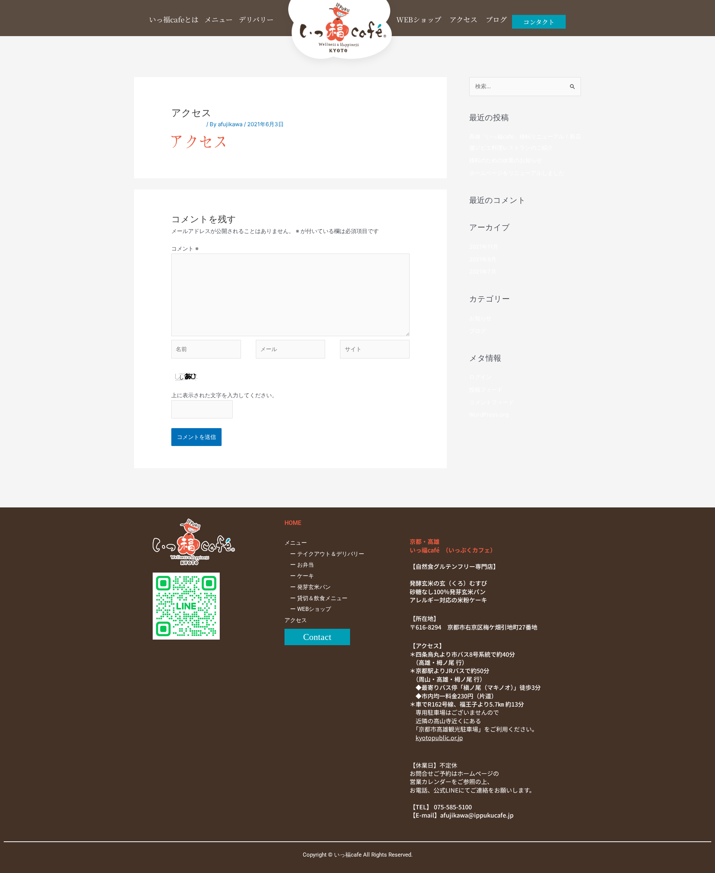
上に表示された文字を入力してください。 (224, 395)
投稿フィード (486, 389)
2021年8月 (482, 259)
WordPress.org (489, 414)
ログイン (480, 376)
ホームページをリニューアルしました (516, 172)
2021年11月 (483, 246)
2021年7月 (482, 271)
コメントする (188, 124)
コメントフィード (491, 402)
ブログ (477, 330)
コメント (184, 248)
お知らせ (480, 318)
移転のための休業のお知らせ (505, 160)
